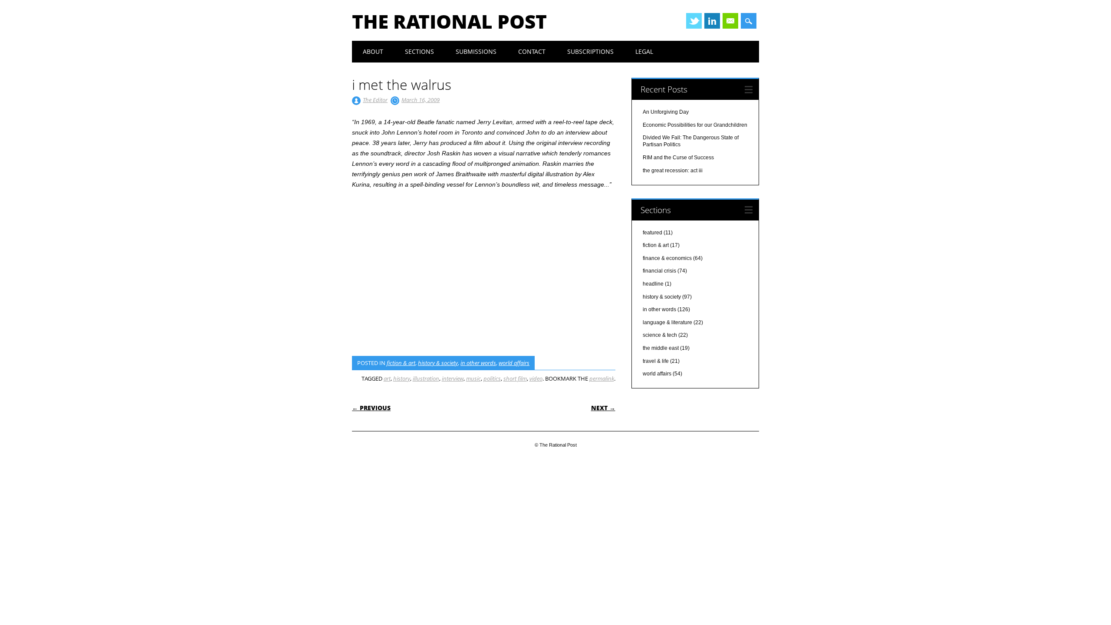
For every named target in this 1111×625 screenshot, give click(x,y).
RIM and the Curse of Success (678, 158)
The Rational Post (449, 21)
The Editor (375, 100)
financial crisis (659, 271)
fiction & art (401, 363)
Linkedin (712, 21)
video (535, 378)
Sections (419, 51)
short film (515, 378)
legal (644, 51)
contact (532, 51)
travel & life (656, 361)
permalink (601, 378)
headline (653, 284)
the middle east (661, 348)
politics (492, 378)
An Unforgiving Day (666, 112)
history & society (438, 363)
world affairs (514, 363)
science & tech (660, 335)
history (401, 378)
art (387, 378)
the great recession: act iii (673, 171)
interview (452, 378)
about (373, 51)
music (473, 378)
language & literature (667, 322)
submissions (476, 51)
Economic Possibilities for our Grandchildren (695, 125)
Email (730, 21)
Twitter (694, 21)
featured (652, 233)
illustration (426, 378)
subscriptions (590, 51)
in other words (478, 363)
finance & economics (667, 258)
